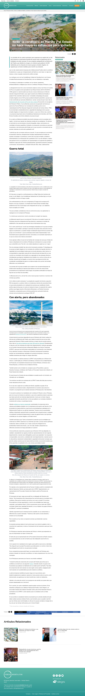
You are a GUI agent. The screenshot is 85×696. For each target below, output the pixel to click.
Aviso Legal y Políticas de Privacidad (41, 694)
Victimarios (71, 5)
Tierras (50, 5)
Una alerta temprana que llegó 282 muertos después (30, 343)
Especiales (3, 1)
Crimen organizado (43, 5)
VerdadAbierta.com (19, 688)
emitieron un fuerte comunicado (22, 404)
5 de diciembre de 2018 (16, 48)
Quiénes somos (55, 694)
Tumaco (31, 564)
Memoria (36, 5)
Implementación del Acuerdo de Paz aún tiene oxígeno (23, 102)
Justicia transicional (57, 5)
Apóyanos (77, 5)
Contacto (17, 1)
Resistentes (64, 5)
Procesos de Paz (30, 5)
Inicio (5, 10)
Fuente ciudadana (10, 1)
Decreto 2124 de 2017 (21, 334)
